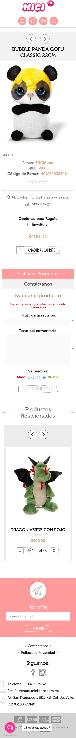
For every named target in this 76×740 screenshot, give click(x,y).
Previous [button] (32, 434)
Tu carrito (43, 21)
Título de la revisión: (38, 315)
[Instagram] (42, 672)
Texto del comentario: (38, 331)
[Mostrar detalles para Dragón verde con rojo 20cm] (38, 486)
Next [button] (43, 434)
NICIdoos (44, 163)
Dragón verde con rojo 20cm (38, 529)
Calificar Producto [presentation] (38, 273)
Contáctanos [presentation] (38, 284)
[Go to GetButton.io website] (10, 735)
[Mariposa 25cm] (31, 39)
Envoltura (40, 224)
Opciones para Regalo (38, 219)
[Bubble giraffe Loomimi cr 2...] (45, 39)
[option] (38, 504)
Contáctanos (38, 646)
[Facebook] (33, 672)
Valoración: (38, 371)
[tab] (38, 274)
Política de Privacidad (38, 653)
